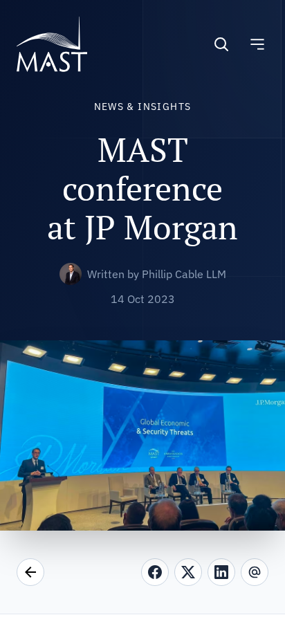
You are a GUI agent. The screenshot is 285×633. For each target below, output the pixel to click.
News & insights (143, 106)
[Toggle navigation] (257, 44)
